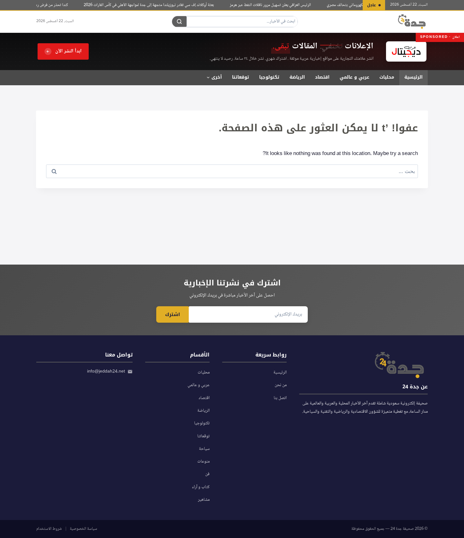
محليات (386, 77)
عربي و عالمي (354, 77)
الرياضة (297, 77)
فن (207, 474)
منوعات (203, 461)
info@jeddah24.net (106, 371)
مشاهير (204, 500)
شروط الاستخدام (49, 528)
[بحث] (179, 21)
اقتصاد (322, 77)
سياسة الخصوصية (83, 528)
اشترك (172, 314)
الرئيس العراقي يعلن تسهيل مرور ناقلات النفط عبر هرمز (274, 5)
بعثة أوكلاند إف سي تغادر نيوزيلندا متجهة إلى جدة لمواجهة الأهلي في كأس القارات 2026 (153, 5)
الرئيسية (413, 77)
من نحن (281, 385)
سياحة (204, 449)
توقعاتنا (240, 77)
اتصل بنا (280, 398)
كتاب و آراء (201, 487)
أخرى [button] (216, 77)
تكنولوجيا (269, 77)
